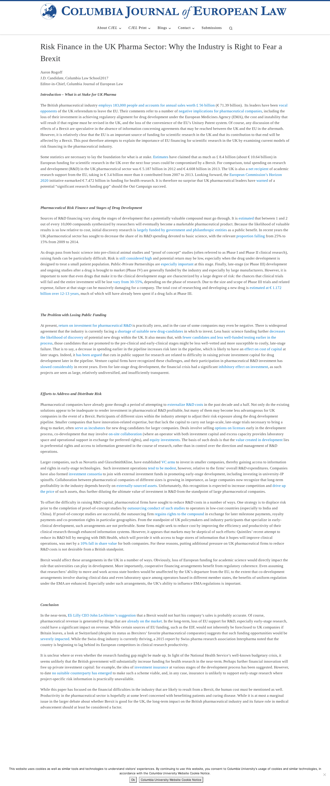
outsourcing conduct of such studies (156, 508)
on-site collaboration (125, 434)
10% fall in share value (98, 543)
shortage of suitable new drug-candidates (150, 331)
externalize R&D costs (185, 404)
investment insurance (151, 667)
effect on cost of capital (263, 349)
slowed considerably (56, 367)
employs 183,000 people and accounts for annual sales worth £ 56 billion (157, 105)
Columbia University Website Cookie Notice (171, 780)
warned (262, 180)
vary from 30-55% (127, 282)
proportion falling (250, 236)
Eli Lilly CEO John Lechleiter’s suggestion (102, 615)
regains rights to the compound (179, 514)
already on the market (144, 621)
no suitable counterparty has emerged (82, 673)
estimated (246, 218)
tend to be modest (162, 468)
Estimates (160, 157)
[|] (163, 11)
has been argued (89, 355)
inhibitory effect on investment (243, 367)
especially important (177, 264)
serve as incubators (90, 428)
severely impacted (54, 639)
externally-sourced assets (137, 486)
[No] (324, 774)
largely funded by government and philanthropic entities (182, 230)
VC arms (168, 462)
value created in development (259, 440)
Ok (133, 780)
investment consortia (85, 474)
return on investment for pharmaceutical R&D (95, 325)
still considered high (135, 258)
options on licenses (230, 428)
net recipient (258, 169)
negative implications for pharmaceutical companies (220, 111)
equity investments (165, 440)
